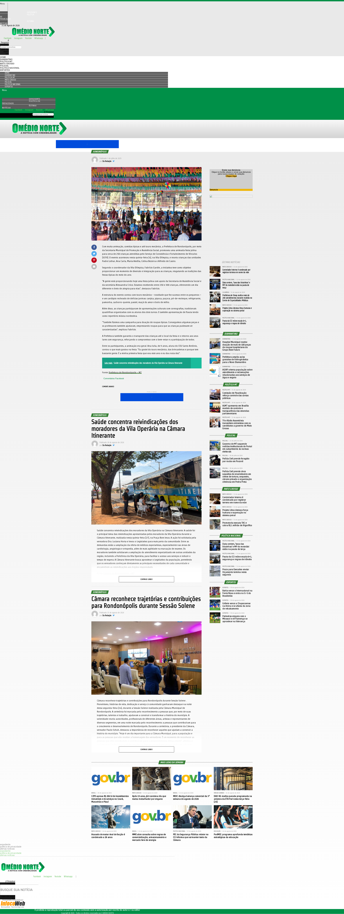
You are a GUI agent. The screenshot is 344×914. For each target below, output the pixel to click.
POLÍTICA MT (6, 61)
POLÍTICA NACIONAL (9, 68)
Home (3, 57)
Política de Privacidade (17, 16)
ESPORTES (5, 70)
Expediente (34, 99)
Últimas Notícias (17, 22)
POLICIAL (4, 66)
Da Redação (107, 161)
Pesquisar (5, 45)
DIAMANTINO (6, 59)
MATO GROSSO (7, 63)
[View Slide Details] (87, 147)
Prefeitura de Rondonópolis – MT (125, 372)
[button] (4, 4)
